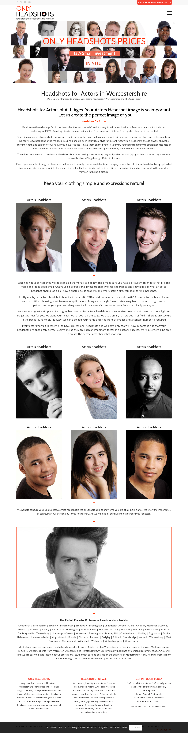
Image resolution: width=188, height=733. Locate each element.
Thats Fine (135, 727)
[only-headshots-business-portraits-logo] (35, 13)
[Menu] (168, 13)
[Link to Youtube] (25, 2)
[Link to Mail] (29, 2)
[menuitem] (168, 13)
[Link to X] (21, 2)
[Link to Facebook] (17, 2)
